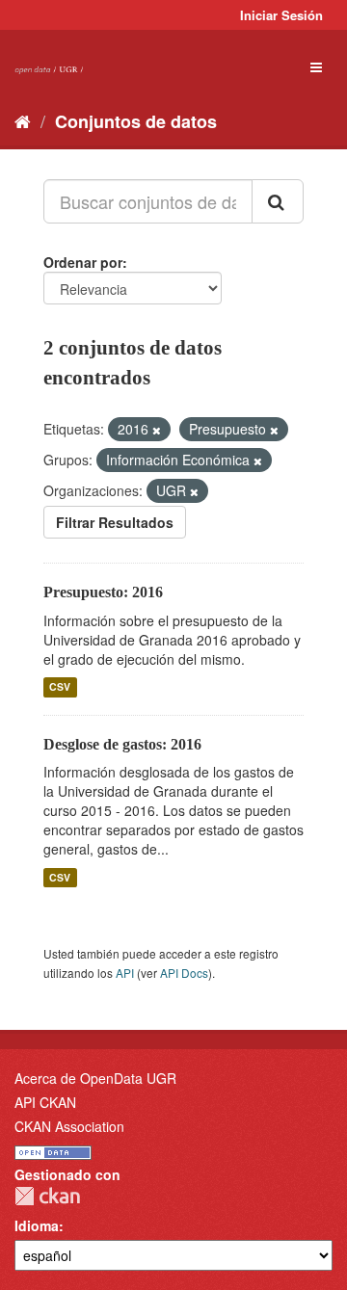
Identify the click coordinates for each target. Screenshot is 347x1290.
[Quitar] (156, 429)
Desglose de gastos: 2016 (122, 744)
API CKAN (45, 1102)
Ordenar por (82, 262)
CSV (59, 687)
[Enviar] (278, 201)
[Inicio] (22, 120)
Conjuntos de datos (136, 121)
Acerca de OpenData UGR (95, 1078)
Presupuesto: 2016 (103, 592)
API (125, 972)
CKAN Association (69, 1126)
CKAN (47, 1196)
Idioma (36, 1225)
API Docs (184, 972)
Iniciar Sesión (281, 15)
